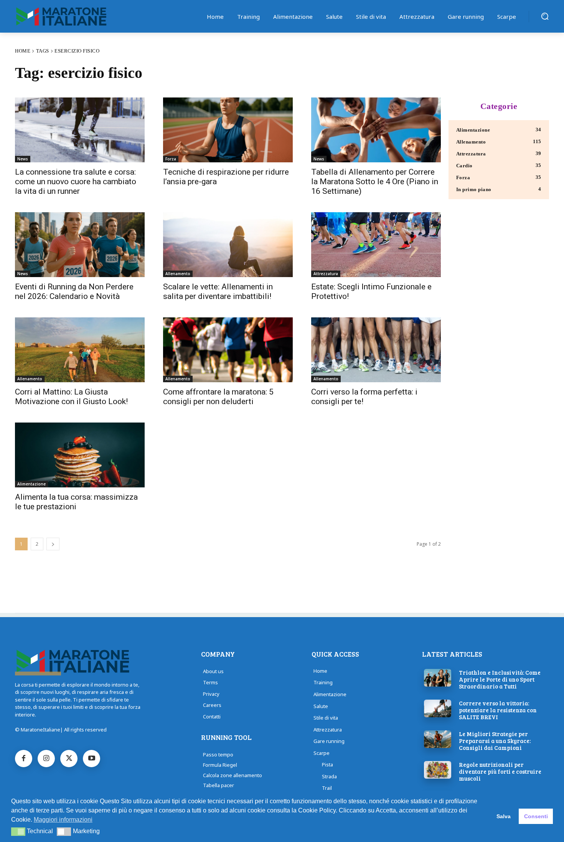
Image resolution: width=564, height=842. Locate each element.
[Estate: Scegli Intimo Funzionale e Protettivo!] (376, 244)
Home (22, 51)
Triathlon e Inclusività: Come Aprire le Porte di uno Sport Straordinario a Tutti (500, 679)
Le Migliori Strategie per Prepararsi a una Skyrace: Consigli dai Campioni (495, 740)
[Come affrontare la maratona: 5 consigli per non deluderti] (228, 349)
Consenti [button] (536, 816)
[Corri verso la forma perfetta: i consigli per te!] (376, 349)
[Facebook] (23, 758)
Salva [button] (503, 816)
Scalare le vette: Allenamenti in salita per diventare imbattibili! (218, 291)
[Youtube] (91, 758)
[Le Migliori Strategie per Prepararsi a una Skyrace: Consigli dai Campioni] (438, 739)
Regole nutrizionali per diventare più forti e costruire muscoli (500, 771)
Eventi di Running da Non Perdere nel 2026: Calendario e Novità (74, 291)
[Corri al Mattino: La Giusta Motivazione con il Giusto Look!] (80, 349)
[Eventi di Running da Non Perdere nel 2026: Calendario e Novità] (80, 244)
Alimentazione (31, 484)
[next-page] (52, 544)
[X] (69, 758)
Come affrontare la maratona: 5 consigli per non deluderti (218, 396)
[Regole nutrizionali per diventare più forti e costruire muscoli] (438, 770)
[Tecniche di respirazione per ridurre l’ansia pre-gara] (228, 129)
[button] (545, 16)
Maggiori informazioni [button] (63, 819)
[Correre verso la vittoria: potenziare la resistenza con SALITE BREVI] (438, 708)
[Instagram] (46, 758)
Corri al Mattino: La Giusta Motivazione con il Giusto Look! (71, 396)
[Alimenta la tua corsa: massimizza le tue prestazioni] (80, 455)
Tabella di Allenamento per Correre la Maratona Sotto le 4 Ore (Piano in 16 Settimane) (374, 181)
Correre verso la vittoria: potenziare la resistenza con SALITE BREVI (498, 710)
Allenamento (177, 273)
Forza (170, 159)
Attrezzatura (325, 273)
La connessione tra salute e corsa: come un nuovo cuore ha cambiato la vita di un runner (75, 181)
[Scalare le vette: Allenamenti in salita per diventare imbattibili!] (228, 244)
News (22, 159)
